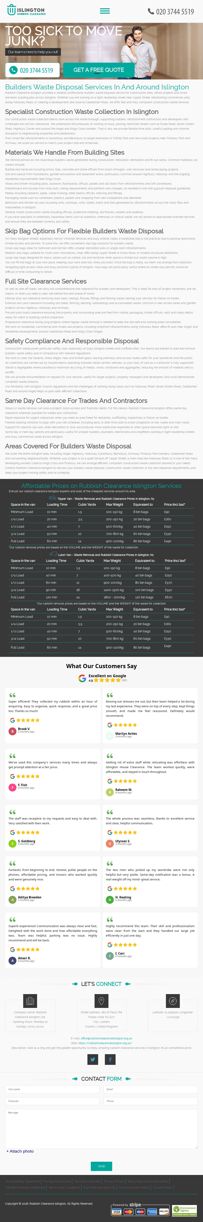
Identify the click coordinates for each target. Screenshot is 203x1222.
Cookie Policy (163, 1187)
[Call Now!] (176, 11)
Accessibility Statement (23, 1181)
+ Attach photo (20, 1151)
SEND (101, 1166)
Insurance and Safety (134, 1187)
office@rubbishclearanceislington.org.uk (106, 1038)
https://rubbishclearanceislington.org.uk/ (105, 1043)
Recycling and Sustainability (148, 1181)
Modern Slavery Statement (25, 1187)
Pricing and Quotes (57, 1181)
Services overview (87, 1181)
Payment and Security (99, 1187)
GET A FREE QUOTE (99, 70)
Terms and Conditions (64, 1187)
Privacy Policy (114, 1181)
